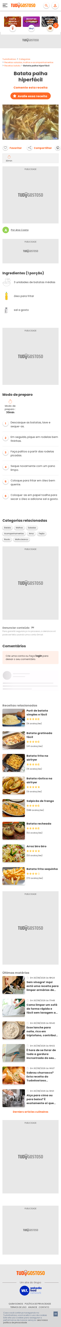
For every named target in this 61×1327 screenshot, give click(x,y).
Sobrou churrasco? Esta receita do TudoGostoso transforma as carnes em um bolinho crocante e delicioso (42, 1077)
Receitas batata (12, 65)
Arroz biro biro (36, 846)
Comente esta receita (30, 87)
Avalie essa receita (32, 96)
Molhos (19, 527)
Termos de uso (18, 1307)
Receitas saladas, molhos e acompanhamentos (28, 62)
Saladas (32, 527)
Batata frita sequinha (42, 869)
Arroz (31, 533)
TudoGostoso (9, 59)
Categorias (24, 59)
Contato (44, 1307)
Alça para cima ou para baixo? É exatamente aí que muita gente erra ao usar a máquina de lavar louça (41, 1099)
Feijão (41, 533)
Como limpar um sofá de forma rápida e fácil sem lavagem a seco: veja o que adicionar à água (42, 1009)
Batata (7, 527)
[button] (56, 25)
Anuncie (32, 1307)
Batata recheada (39, 824)
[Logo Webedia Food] (30, 1290)
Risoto (7, 539)
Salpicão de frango (40, 801)
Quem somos (16, 1303)
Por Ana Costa (19, 230)
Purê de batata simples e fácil (37, 712)
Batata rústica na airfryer (39, 780)
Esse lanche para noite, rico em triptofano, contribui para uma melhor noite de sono (41, 1031)
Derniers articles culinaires (30, 1112)
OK (55, 1313)
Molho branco (21, 539)
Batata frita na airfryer (37, 758)
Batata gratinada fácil (39, 735)
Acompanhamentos (14, 533)
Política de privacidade (38, 1303)
